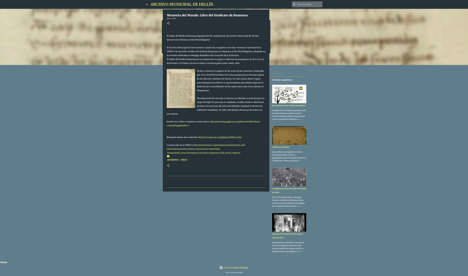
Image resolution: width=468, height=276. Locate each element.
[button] (168, 23)
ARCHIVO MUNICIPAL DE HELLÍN (182, 4)
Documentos (173, 160)
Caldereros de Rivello (280, 147)
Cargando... (277, 74)
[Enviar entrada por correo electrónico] (168, 157)
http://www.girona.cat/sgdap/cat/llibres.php (220, 137)
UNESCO (184, 160)
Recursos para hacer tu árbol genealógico (288, 106)
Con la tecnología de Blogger (236, 267)
